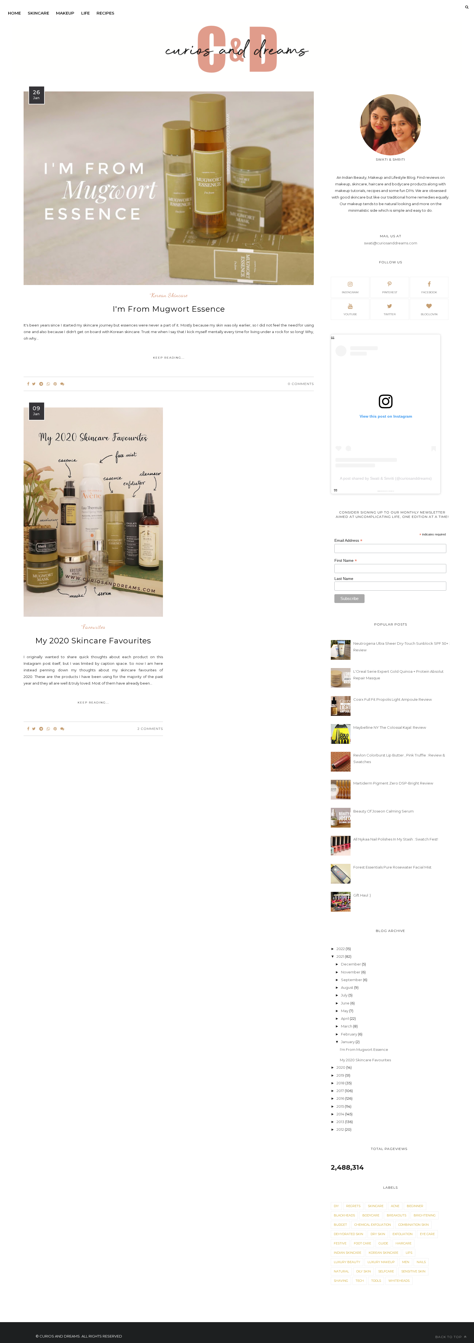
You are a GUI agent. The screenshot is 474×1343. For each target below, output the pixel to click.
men (405, 1262)
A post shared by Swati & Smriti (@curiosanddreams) (386, 478)
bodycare (370, 1215)
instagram (350, 292)
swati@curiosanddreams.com (390, 243)
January (348, 1042)
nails (421, 1262)
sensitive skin (413, 1271)
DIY (336, 1206)
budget (340, 1225)
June (345, 1003)
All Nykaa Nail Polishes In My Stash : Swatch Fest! (395, 839)
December (351, 964)
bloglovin (429, 314)
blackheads (344, 1215)
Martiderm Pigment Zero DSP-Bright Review (393, 783)
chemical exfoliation (372, 1225)
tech (360, 1281)
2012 (341, 1129)
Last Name (343, 578)
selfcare (386, 1271)
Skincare (38, 13)
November (351, 972)
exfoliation (403, 1234)
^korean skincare (169, 295)
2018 (341, 1083)
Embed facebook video (391, 491)
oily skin (363, 1271)
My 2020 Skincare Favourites (93, 640)
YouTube (350, 314)
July (344, 995)
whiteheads (399, 1281)
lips (409, 1253)
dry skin (378, 1234)
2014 (341, 1114)
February (349, 1034)
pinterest (389, 292)
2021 (341, 956)
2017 (341, 1090)
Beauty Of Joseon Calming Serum (383, 811)
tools (376, 1281)
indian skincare (347, 1253)
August (347, 987)
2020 (341, 1067)
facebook (429, 292)
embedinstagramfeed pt (384, 491)
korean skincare (383, 1253)
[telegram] (41, 384)
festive (340, 1243)
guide (383, 1243)
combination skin (413, 1225)
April (345, 1018)
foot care (362, 1243)
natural (341, 1271)
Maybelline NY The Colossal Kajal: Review (389, 727)
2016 (341, 1098)
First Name (345, 560)
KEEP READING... (169, 357)
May (345, 1011)
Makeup (65, 13)
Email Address (348, 540)
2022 (341, 948)
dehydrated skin (348, 1234)
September (352, 980)
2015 (341, 1106)
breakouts (396, 1215)
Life (85, 13)
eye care (427, 1234)
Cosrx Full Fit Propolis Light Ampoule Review (392, 699)
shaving (341, 1281)
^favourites (93, 627)
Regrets (353, 1206)
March (347, 1026)
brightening (425, 1215)
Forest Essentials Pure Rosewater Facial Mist (392, 867)
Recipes (105, 13)
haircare (403, 1243)
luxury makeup (381, 1262)
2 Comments (150, 729)
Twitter (390, 314)
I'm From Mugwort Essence (169, 309)
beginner (415, 1206)
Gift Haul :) (362, 895)
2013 (341, 1121)
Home (14, 13)
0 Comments (301, 384)
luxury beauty (347, 1262)
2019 (341, 1075)
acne (395, 1206)
